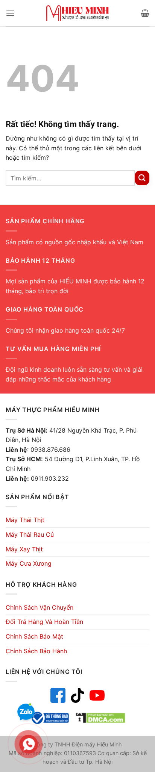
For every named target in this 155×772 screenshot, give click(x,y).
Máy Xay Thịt (24, 549)
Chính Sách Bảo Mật (34, 636)
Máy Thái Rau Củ (30, 534)
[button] (10, 13)
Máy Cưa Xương (29, 563)
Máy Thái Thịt (25, 520)
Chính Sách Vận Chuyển (39, 607)
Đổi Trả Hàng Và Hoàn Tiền (44, 621)
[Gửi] (142, 178)
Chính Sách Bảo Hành (36, 651)
